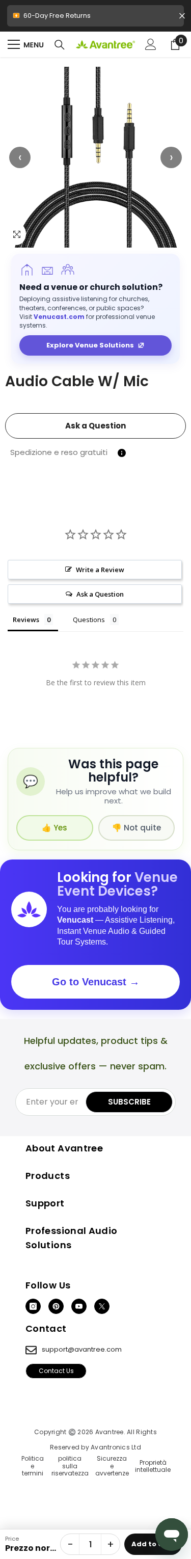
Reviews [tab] (26, 619)
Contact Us (56, 1370)
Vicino (182, 16)
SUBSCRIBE (129, 1101)
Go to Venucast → (96, 981)
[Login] (150, 44)
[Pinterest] (56, 1306)
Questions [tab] (89, 619)
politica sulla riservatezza (70, 1466)
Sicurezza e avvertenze (112, 1466)
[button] (95, 157)
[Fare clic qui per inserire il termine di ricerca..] (59, 45)
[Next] (171, 157)
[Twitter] (102, 1306)
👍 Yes (54, 827)
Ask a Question (95, 425)
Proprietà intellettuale (153, 1466)
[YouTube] (79, 1306)
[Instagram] (33, 1306)
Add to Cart (153, 1544)
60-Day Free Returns (94, 18)
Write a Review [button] (100, 569)
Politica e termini (32, 1466)
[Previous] (20, 157)
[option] (95, 157)
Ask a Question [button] (100, 594)
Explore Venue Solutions (90, 345)
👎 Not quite (136, 827)
